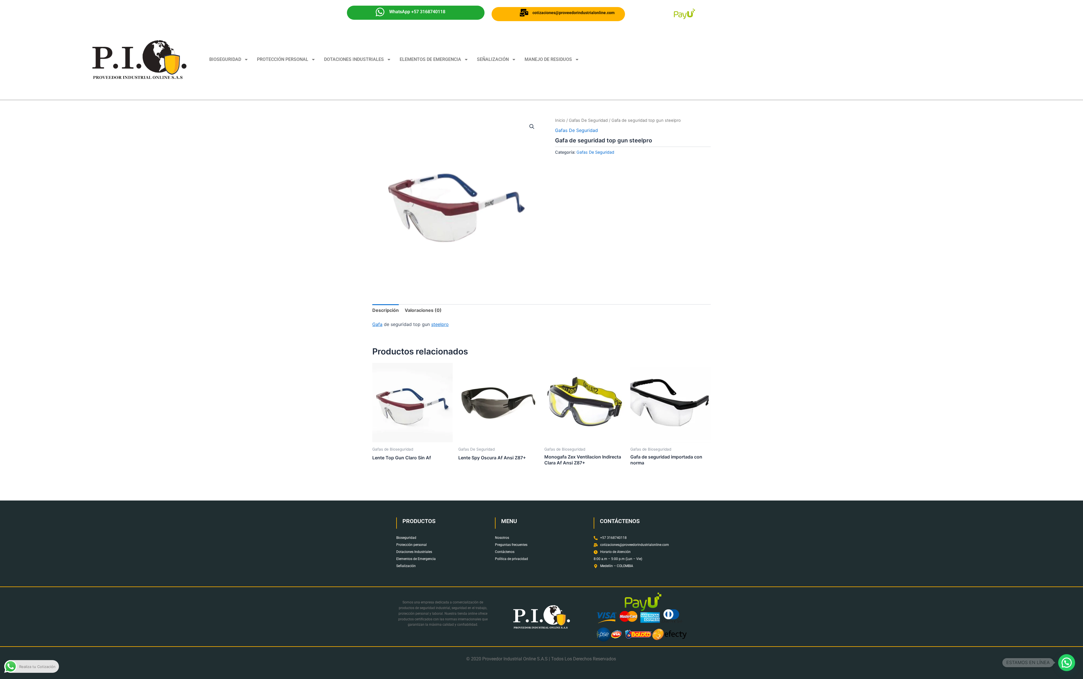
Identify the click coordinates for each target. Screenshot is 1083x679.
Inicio (560, 120)
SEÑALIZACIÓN (493, 59)
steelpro (440, 324)
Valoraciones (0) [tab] (423, 310)
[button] (532, 127)
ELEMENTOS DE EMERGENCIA (430, 59)
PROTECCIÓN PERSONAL (282, 59)
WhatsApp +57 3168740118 (417, 11)
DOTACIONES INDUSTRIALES (354, 59)
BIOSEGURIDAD (225, 59)
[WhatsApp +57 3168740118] (380, 12)
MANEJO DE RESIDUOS (548, 59)
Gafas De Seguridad (588, 120)
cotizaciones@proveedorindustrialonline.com (573, 12)
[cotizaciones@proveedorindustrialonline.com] (524, 12)
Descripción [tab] (385, 310)
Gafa (377, 324)
